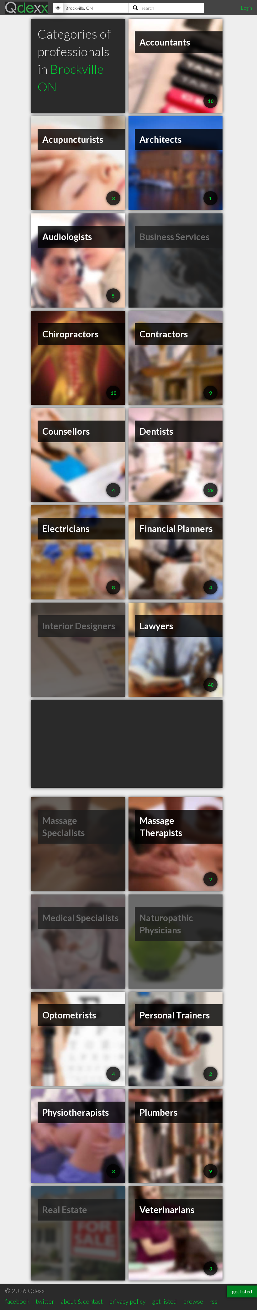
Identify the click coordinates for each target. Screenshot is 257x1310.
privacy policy (127, 1301)
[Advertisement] (127, 744)
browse (193, 1301)
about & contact (82, 1301)
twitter (45, 1301)
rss (213, 1301)
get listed (164, 1301)
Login (246, 8)
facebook (17, 1301)
